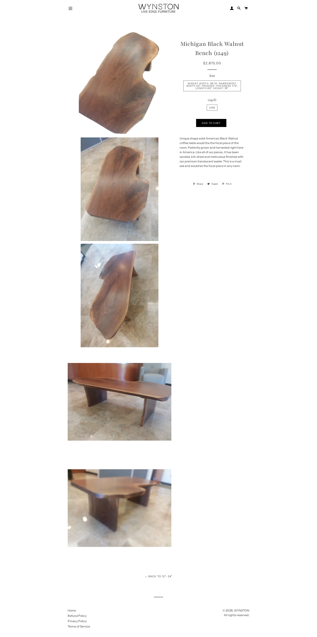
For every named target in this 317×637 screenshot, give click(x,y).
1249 (212, 107)
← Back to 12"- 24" (158, 576)
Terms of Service (79, 626)
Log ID (212, 100)
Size (212, 76)
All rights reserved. (236, 615)
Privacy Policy (77, 621)
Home (72, 610)
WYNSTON (241, 610)
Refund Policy (77, 616)
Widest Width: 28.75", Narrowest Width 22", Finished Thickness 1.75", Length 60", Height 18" (212, 86)
